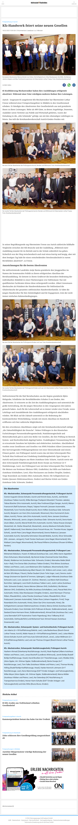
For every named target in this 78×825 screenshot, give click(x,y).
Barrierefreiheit (34, 820)
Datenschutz (16, 820)
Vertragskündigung (46, 820)
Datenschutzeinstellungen (61, 820)
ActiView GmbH (48, 822)
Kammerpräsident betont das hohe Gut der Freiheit (26, 719)
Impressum (24, 820)
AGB (9, 820)
